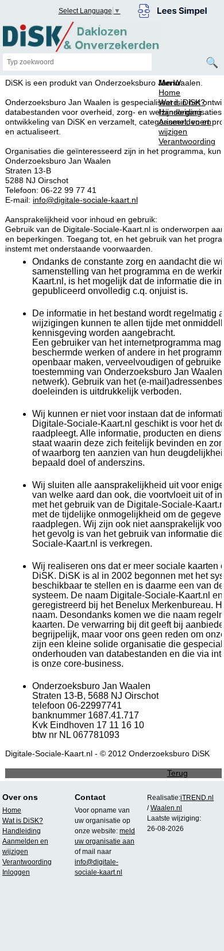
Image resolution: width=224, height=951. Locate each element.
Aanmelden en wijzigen (185, 126)
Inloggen (16, 872)
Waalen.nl (166, 808)
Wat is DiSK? (182, 102)
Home (169, 92)
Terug (177, 773)
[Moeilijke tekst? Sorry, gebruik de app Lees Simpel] (172, 9)
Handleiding (180, 112)
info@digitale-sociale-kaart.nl (85, 199)
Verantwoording (187, 141)
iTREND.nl (197, 798)
